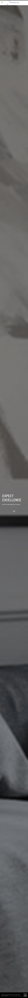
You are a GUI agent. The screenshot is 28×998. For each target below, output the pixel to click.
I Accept (25, 995)
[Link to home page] (14, 2)
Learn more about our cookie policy (15, 995)
